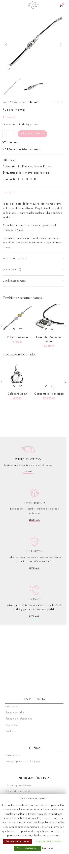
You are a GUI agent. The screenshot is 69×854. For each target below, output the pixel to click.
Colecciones (19, 102)
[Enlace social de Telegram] (35, 179)
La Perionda (25, 166)
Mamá (34, 102)
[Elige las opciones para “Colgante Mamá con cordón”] (46, 329)
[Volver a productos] (58, 102)
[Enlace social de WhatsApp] (31, 179)
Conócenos (11, 706)
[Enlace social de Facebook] (18, 179)
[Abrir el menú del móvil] (4, 5)
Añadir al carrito (32, 134)
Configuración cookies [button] (48, 841)
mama (28, 172)
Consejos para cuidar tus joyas (22, 761)
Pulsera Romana (17, 337)
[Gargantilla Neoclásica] (49, 375)
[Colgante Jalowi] (17, 375)
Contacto (10, 731)
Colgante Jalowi (17, 393)
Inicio (6, 102)
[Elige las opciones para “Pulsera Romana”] (14, 329)
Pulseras (47, 166)
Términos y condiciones (18, 785)
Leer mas (47, 848)
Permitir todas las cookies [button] (27, 848)
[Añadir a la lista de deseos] (20, 329)
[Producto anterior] (54, 102)
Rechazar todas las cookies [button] (17, 841)
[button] (6, 44)
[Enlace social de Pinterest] (27, 179)
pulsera (38, 172)
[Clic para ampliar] (9, 69)
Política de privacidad (17, 791)
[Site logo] (33, 4)
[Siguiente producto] (62, 102)
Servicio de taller (14, 712)
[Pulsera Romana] (17, 319)
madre (20, 172)
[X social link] (22, 179)
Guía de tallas (13, 755)
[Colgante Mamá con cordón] (49, 319)
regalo (47, 172)
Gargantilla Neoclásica (49, 393)
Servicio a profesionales (18, 718)
